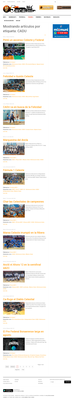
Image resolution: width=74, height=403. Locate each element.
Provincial (22, 17)
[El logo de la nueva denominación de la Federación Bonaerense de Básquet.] (14, 344)
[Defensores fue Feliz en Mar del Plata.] (14, 51)
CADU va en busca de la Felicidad (22, 107)
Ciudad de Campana (35, 355)
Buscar (18, 1)
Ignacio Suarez (40, 64)
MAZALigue (56, 17)
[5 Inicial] (19, 9)
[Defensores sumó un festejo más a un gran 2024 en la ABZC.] (14, 179)
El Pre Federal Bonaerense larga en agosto (23, 333)
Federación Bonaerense (24, 355)
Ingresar (17, 379)
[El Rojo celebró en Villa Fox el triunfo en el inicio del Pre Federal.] (14, 308)
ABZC (4, 17)
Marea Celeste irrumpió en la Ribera (23, 233)
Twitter (40, 379)
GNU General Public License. (28, 397)
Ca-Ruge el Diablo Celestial (18, 299)
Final (23, 369)
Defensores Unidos (17, 64)
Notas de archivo (11, 1)
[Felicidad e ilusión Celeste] (14, 86)
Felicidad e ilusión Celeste (18, 76)
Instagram (40, 383)
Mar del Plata (29, 96)
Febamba (30, 17)
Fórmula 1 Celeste (13, 170)
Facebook (40, 381)
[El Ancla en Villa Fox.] (14, 149)
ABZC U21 (23, 189)
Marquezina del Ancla (15, 140)
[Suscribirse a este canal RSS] (45, 35)
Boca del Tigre (31, 357)
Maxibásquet (12, 17)
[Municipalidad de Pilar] (61, 31)
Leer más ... (5, 68)
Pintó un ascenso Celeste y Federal (23, 40)
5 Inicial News (6, 381)
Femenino (38, 17)
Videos (23, 1)
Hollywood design (50, 395)
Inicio (4, 1)
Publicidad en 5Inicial (7, 383)
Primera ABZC (13, 157)
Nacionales (47, 17)
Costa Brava (43, 355)
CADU (23, 64)
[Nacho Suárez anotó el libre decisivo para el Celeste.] (14, 117)
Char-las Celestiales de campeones (23, 202)
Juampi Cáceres (30, 129)
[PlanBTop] (64, 8)
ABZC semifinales (24, 287)
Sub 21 (18, 189)
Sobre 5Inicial (6, 379)
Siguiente (17, 369)
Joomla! (5, 397)
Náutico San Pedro (40, 357)
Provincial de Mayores (31, 64)
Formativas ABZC (13, 187)
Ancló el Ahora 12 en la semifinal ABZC (22, 266)
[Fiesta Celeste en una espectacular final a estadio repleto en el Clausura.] (14, 211)
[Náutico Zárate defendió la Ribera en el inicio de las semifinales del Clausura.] (14, 277)
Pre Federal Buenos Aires (9, 66)
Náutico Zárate (26, 159)
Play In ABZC (19, 159)
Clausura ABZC (27, 222)
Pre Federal (12, 62)
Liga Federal (36, 96)
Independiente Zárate (8, 191)
